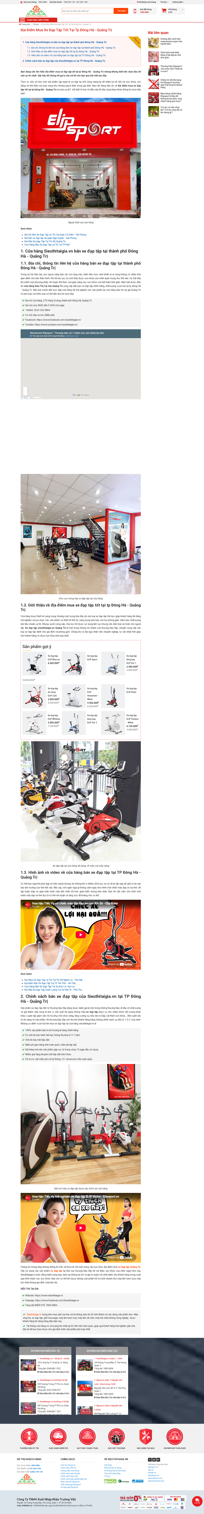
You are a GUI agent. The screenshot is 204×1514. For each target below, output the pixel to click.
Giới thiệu (108, 1465)
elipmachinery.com (156, 1481)
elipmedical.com (155, 1478)
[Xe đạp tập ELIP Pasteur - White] (113, 723)
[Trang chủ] (36, 11)
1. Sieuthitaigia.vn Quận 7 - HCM (108, 1358)
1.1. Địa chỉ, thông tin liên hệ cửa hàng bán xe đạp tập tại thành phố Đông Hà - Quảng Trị (71, 47)
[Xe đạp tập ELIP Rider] (113, 696)
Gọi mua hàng (23, 1465)
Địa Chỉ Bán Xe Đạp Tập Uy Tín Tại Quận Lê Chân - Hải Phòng (55, 234)
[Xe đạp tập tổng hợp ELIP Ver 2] (74, 723)
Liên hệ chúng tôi (68, 1465)
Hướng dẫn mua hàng (70, 1470)
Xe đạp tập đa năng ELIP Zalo (53, 692)
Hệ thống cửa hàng (147, 2)
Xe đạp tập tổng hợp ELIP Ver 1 (131, 659)
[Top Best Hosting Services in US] (124, 1481)
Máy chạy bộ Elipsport (70, 1482)
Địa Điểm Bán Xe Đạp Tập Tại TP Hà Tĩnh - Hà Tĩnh (50, 983)
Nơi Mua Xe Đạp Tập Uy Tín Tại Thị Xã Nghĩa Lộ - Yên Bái (53, 980)
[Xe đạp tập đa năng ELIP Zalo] (34, 696)
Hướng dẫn (177, 2)
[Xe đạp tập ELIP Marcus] (34, 663)
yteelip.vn (152, 1472)
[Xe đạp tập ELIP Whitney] (34, 723)
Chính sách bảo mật (69, 1476)
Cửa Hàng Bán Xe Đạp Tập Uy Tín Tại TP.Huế (47, 244)
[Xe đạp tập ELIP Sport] (74, 663)
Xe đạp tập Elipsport (69, 1487)
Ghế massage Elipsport (71, 1484)
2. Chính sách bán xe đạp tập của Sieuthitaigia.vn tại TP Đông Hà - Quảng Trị (64, 61)
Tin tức (163, 2)
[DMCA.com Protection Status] (110, 1481)
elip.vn (151, 1470)
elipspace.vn (153, 1475)
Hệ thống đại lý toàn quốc (115, 1470)
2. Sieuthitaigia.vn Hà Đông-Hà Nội (52, 1380)
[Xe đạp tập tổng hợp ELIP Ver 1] (113, 663)
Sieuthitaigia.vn (34, 1314)
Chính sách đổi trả (68, 1468)
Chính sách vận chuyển (70, 1473)
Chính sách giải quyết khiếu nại (74, 1479)
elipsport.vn (153, 1467)
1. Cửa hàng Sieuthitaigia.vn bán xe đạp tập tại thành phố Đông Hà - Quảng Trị (64, 42)
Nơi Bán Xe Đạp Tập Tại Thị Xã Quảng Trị (45, 241)
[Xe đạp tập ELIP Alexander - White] (74, 696)
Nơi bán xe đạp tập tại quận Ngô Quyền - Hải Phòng (50, 238)
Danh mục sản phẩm (38, 20)
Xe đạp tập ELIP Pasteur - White (132, 719)
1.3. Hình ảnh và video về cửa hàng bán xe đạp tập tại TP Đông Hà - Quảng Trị (66, 55)
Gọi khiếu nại (23, 1468)
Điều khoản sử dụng (113, 1468)
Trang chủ (26, 24)
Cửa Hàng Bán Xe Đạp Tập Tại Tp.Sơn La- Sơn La (49, 986)
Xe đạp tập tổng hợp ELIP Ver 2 (92, 719)
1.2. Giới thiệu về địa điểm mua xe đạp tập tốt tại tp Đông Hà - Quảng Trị (63, 51)
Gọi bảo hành (23, 1471)
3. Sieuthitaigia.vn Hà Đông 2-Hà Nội (53, 1401)
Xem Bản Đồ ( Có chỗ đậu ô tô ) (54, 1372)
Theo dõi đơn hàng (112, 1473)
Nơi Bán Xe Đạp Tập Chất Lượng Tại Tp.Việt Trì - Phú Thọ (53, 990)
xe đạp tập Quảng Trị (129, 1267)
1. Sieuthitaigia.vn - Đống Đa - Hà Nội (53, 1358)
